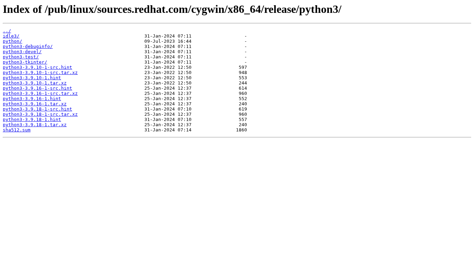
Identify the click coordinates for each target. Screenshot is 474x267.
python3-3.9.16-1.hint (32, 98)
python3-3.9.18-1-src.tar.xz (40, 114)
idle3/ (11, 36)
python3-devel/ (22, 51)
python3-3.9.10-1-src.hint (37, 67)
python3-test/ (21, 56)
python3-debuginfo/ (28, 46)
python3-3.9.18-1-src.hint (37, 109)
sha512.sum (17, 129)
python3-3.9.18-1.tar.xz (35, 124)
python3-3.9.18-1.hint (32, 119)
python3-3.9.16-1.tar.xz (35, 103)
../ (7, 30)
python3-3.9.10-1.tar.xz (35, 83)
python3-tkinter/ (25, 62)
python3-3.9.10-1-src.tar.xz (40, 72)
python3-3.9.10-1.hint (32, 77)
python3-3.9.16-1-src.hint (37, 88)
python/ (12, 41)
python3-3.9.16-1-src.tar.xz (40, 93)
